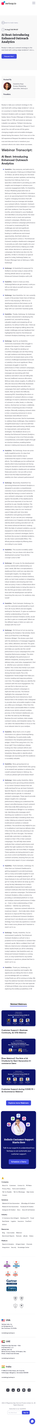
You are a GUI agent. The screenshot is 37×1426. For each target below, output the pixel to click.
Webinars (19, 1233)
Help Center (30, 1192)
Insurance (21, 1221)
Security (13, 1247)
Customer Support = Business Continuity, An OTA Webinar (15, 1031)
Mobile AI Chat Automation (10, 1206)
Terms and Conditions (18, 1189)
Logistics (13, 1221)
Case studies (10, 1233)
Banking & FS (24, 1218)
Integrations (5, 1247)
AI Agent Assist (20, 1244)
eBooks (25, 1236)
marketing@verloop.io (8, 1333)
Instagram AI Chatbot (8, 1210)
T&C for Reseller (7, 1192)
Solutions (5, 1200)
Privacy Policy (6, 1189)
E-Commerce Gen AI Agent (10, 1218)
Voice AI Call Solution (28, 1210)
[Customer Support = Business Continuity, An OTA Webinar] (19, 1018)
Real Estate (5, 1221)
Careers (4, 1195)
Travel (32, 1218)
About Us (5, 1185)
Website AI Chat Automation (11, 1203)
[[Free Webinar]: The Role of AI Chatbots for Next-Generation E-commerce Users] (19, 1046)
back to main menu (11, 23)
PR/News (29, 1185)
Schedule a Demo (18, 1162)
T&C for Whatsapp (19, 1192)
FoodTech (28, 1221)
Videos (31, 1236)
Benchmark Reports (8, 1236)
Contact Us (21, 1185)
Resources (5, 1229)
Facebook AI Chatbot (26, 1206)
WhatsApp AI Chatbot (28, 1203)
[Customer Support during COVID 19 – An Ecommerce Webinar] (19, 1077)
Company (5, 1182)
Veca (18, 1210)
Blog (3, 1233)
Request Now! (9, 56)
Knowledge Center (23, 1247)
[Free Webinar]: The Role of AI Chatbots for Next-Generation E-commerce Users (16, 1061)
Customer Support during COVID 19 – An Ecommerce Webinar (18, 1090)
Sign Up (25, 1412)
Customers (12, 1185)
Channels (29, 1244)
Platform (4, 1241)
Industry (4, 1215)
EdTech (4, 1224)
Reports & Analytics (8, 1244)
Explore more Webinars (19, 1103)
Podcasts (19, 1236)
